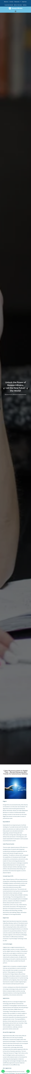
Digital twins (6, 921)
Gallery (24, 5)
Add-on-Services (18, 5)
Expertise (24, 1)
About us (6, 1)
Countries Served (9, 5)
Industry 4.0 (17, 974)
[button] (15, 11)
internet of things (9, 974)
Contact (11, 1)
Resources (16, 1)
